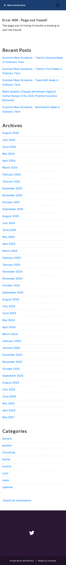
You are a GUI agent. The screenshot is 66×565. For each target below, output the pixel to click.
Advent (7, 438)
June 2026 (9, 146)
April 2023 (8, 410)
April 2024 (9, 327)
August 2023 (10, 382)
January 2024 (11, 347)
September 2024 (13, 292)
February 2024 (11, 341)
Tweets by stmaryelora (16, 500)
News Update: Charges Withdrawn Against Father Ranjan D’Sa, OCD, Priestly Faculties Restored (29, 96)
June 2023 (9, 396)
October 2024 (11, 285)
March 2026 (9, 167)
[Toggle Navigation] (57, 5)
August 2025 (10, 216)
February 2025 (11, 257)
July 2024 (8, 306)
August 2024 (10, 299)
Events (6, 466)
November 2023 (12, 361)
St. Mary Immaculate (14, 5)
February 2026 (11, 174)
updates (7, 487)
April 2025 (8, 243)
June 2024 (9, 313)
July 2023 (8, 389)
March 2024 (9, 334)
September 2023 (12, 375)
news (5, 480)
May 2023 (8, 403)
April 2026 (9, 160)
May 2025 (8, 236)
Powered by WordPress (22, 561)
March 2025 (9, 250)
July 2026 (8, 139)
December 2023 (12, 354)
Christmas (8, 452)
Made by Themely (47, 561)
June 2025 (9, 230)
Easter (6, 459)
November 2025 (12, 195)
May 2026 (8, 153)
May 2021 (8, 417)
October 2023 (11, 368)
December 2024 (12, 271)
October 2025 (11, 202)
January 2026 (11, 181)
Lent (5, 473)
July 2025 (8, 223)
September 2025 (12, 209)
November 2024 (12, 278)
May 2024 (8, 320)
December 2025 (12, 188)
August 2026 (10, 132)
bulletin (7, 445)
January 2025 (11, 264)
